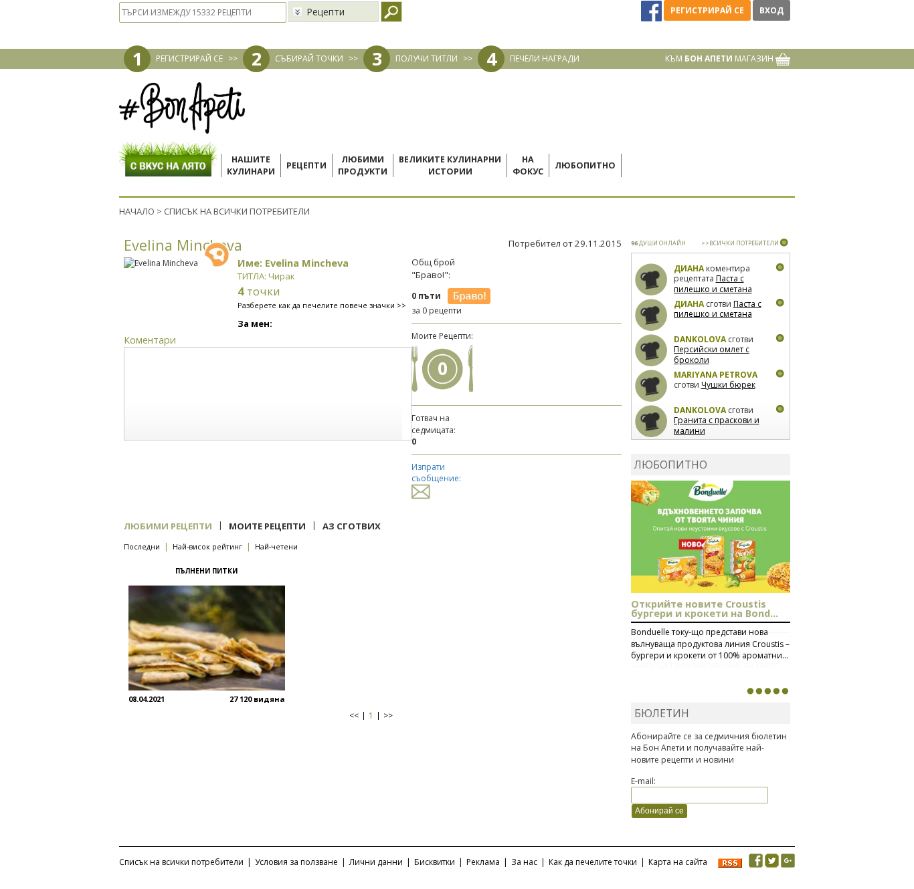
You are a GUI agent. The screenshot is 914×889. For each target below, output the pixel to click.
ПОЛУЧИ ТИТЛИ (426, 58)
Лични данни (376, 862)
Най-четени (276, 546)
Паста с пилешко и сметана (713, 284)
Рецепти (306, 165)
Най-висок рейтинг (207, 546)
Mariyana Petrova (715, 374)
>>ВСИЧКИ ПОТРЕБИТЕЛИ (740, 243)
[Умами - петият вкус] (776, 691)
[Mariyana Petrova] (651, 386)
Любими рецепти (168, 526)
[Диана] (651, 279)
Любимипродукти (362, 165)
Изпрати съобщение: (436, 472)
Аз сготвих (352, 526)
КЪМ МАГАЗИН (720, 58)
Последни (142, 546)
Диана (689, 268)
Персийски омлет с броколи (711, 355)
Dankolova (700, 339)
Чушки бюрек (728, 384)
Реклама (483, 862)
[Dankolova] (651, 350)
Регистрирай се (707, 10)
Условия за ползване (296, 862)
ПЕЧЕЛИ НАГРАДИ (544, 58)
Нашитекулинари (251, 165)
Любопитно (585, 165)
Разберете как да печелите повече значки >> (322, 305)
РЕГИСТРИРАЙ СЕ (189, 58)
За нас (524, 862)
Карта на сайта (677, 862)
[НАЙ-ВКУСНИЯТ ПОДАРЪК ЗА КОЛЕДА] (767, 691)
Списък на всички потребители (181, 862)
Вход (771, 10)
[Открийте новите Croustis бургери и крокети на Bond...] (758, 691)
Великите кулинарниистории (450, 165)
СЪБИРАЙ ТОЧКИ (309, 58)
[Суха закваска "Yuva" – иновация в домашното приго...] (750, 691)
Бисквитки (434, 862)
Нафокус (528, 165)
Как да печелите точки (593, 862)
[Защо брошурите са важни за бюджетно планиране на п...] (785, 691)
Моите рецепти (267, 526)
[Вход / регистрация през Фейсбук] (652, 10)
